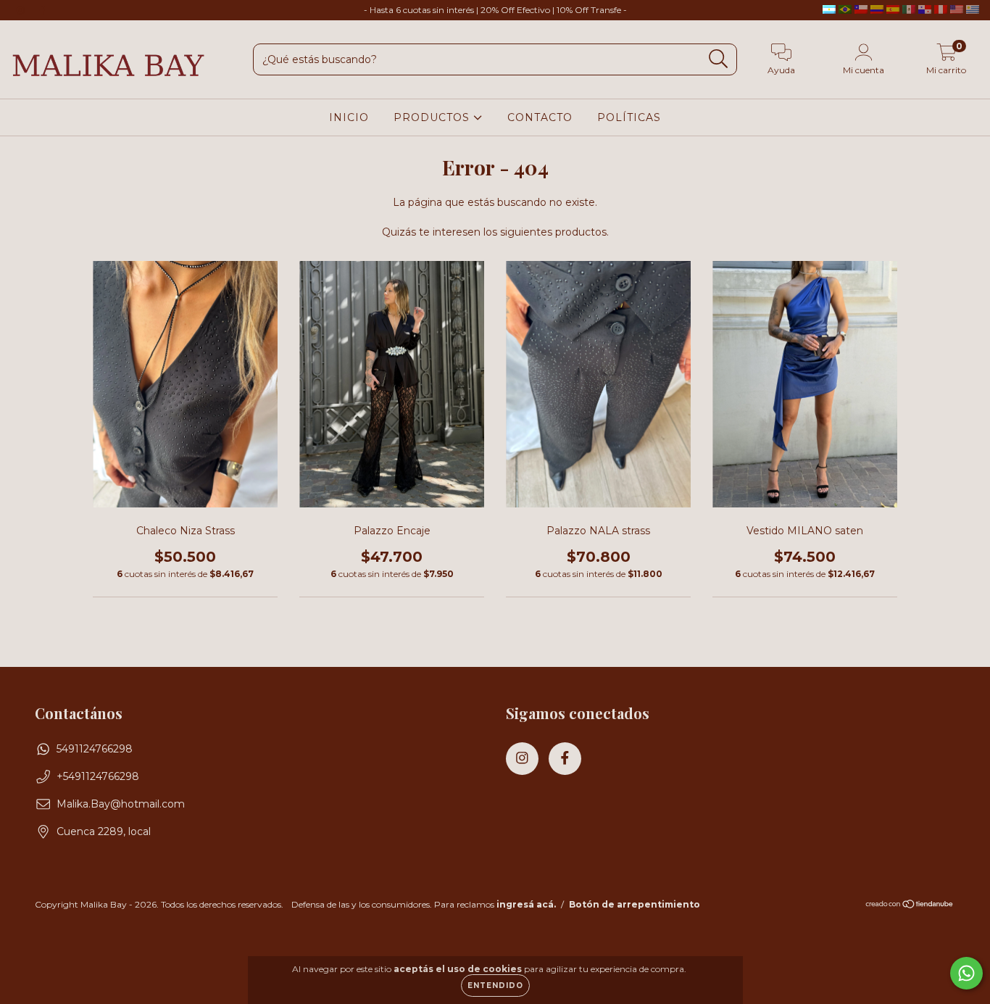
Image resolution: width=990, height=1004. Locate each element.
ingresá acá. (526, 904)
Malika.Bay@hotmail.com (121, 803)
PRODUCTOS (433, 117)
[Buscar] (719, 59)
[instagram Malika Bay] (22, 10)
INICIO (349, 117)
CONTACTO (540, 117)
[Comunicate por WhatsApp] (966, 973)
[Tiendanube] (910, 905)
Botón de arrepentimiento (634, 904)
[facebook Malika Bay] (42, 10)
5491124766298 (95, 748)
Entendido (495, 985)
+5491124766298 (98, 776)
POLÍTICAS (629, 117)
